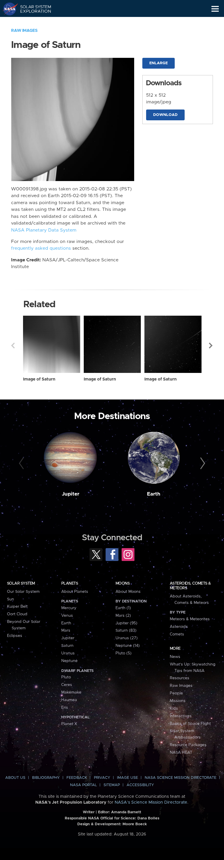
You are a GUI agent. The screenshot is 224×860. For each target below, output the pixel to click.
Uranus (68, 653)
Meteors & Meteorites (190, 619)
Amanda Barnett (126, 812)
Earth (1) (123, 608)
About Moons (128, 592)
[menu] (215, 8)
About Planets (74, 592)
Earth (153, 494)
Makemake (71, 692)
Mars (65, 630)
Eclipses (14, 636)
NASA (7, 8)
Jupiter (70, 494)
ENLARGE (158, 63)
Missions (178, 701)
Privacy (102, 778)
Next (211, 345)
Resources (179, 678)
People (176, 693)
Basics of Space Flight (190, 724)
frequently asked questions (41, 248)
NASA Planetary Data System (43, 230)
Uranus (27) (127, 638)
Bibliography (46, 778)
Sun (10, 599)
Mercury (68, 608)
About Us (15, 778)
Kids (174, 708)
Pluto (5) (124, 653)
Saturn (67, 646)
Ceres (66, 685)
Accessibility (140, 785)
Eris (64, 708)
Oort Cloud (17, 614)
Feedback (76, 778)
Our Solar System (23, 592)
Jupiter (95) (126, 623)
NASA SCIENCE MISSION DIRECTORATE (180, 778)
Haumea (69, 700)
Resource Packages (188, 745)
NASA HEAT (181, 752)
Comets (177, 634)
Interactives (181, 716)
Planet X (69, 724)
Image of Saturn (39, 379)
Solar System (21, 583)
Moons (123, 583)
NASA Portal (83, 785)
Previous (12, 345)
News (175, 657)
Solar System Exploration (32, 8)
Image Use (127, 778)
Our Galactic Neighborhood (32, 22)
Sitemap (112, 785)
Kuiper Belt (17, 606)
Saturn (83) (126, 630)
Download (165, 115)
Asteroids (179, 627)
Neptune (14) (128, 646)
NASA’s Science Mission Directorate (151, 802)
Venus (67, 616)
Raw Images (24, 31)
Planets (69, 583)
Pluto (66, 677)
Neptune (69, 661)
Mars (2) (123, 616)
